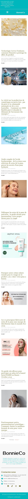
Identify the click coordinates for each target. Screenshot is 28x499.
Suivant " (17, 439)
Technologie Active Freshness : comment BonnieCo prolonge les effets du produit (13, 53)
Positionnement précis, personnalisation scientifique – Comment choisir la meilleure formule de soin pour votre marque (13, 426)
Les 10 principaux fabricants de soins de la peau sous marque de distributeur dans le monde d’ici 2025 (13, 323)
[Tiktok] (12, 486)
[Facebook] (8, 486)
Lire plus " (3, 63)
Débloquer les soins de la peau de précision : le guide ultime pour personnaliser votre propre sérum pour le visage (13, 215)
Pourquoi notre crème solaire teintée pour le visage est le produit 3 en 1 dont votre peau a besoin (13, 276)
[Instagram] (16, 486)
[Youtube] (20, 486)
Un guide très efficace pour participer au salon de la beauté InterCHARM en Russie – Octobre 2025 (13, 374)
